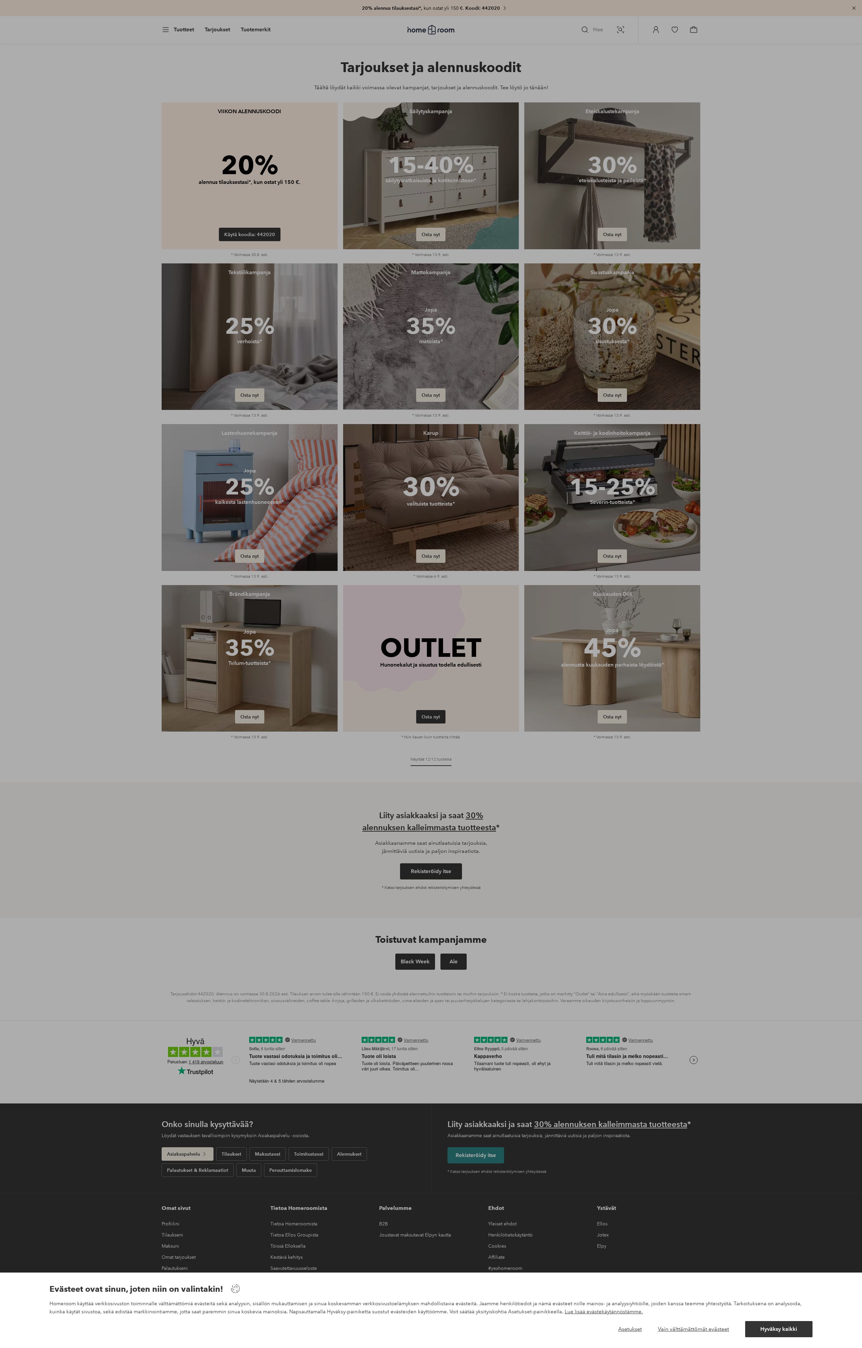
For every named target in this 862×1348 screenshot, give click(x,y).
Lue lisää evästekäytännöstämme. (604, 1312)
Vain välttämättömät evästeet (693, 1329)
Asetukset (630, 1329)
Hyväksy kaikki (778, 1329)
